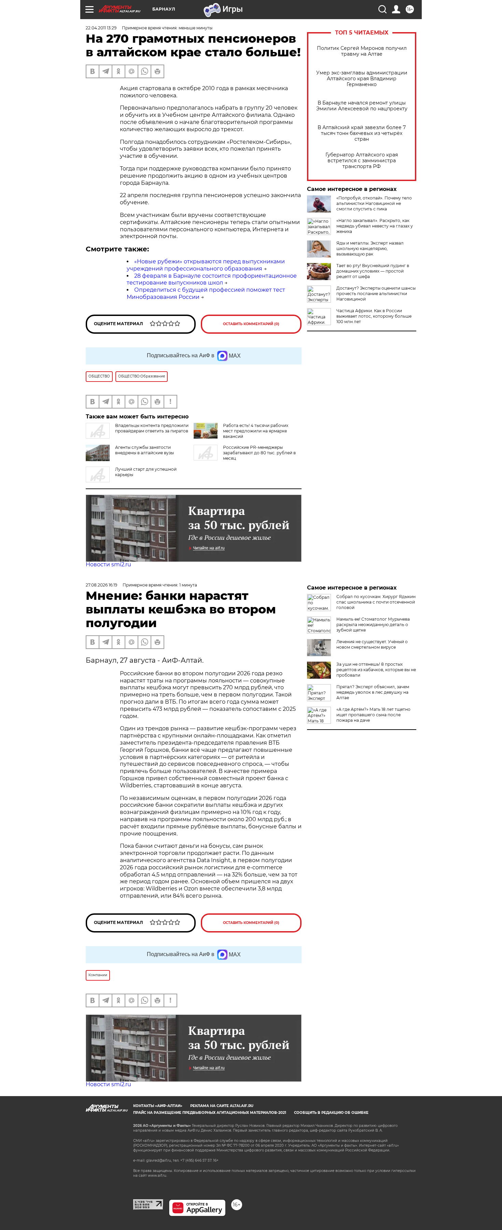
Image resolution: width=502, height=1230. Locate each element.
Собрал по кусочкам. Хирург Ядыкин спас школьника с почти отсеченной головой (376, 602)
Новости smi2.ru (108, 564)
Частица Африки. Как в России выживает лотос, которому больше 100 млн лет (374, 316)
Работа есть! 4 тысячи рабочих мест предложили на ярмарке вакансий (255, 431)
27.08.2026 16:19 (101, 585)
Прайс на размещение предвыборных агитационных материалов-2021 (209, 1112)
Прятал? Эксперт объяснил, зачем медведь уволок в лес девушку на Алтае (372, 692)
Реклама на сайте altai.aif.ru (221, 1106)
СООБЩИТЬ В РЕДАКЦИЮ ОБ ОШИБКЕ (331, 1112)
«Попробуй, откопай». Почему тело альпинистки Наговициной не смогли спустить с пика (374, 203)
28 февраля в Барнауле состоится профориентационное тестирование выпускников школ (212, 279)
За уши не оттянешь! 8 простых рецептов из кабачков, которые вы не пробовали (376, 670)
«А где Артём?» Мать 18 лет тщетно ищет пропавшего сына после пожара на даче (373, 715)
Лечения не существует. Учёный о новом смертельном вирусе (372, 644)
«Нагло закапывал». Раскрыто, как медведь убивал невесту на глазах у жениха (374, 226)
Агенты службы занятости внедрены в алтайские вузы (144, 450)
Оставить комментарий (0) (251, 324)
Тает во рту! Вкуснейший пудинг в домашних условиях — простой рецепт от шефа (372, 271)
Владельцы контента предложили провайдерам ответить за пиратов (152, 428)
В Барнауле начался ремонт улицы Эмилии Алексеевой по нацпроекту (361, 106)
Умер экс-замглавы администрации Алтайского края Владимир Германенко (361, 78)
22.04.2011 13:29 (101, 27)
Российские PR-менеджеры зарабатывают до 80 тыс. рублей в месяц (259, 453)
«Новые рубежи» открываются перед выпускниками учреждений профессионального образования (206, 265)
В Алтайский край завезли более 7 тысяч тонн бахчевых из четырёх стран (362, 133)
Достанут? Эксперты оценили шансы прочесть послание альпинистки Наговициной (376, 294)
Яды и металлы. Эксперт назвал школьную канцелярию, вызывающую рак (370, 248)
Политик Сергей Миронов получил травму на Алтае (362, 51)
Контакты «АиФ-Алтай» (157, 1106)
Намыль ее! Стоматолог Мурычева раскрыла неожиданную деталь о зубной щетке (373, 625)
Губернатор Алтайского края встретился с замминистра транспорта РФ (361, 160)
